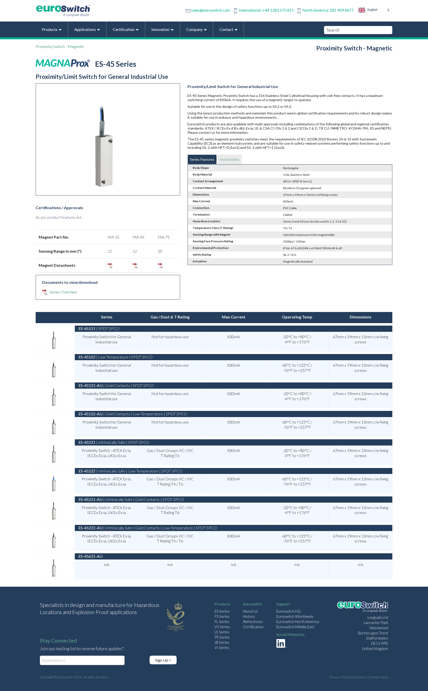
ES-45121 (87, 328)
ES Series (222, 611)
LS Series (221, 632)
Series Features (202, 159)
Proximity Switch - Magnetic (60, 46)
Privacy (334, 677)
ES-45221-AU (91, 499)
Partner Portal (378, 677)
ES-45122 (87, 357)
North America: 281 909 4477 (327, 10)
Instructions (229, 159)
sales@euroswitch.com (210, 10)
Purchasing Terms (354, 677)
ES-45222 (87, 470)
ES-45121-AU (91, 385)
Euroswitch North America (297, 621)
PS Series (222, 637)
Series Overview (63, 292)
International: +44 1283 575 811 (266, 10)
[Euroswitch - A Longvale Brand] (362, 607)
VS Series (222, 626)
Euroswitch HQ (288, 611)
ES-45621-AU (91, 556)
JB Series (221, 642)
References (253, 621)
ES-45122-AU (91, 413)
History (249, 616)
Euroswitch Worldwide (295, 616)
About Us (250, 611)
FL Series (221, 621)
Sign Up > (163, 660)
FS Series (222, 616)
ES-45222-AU (91, 527)
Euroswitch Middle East (295, 626)
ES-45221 (87, 442)
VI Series (221, 647)
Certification (253, 626)
